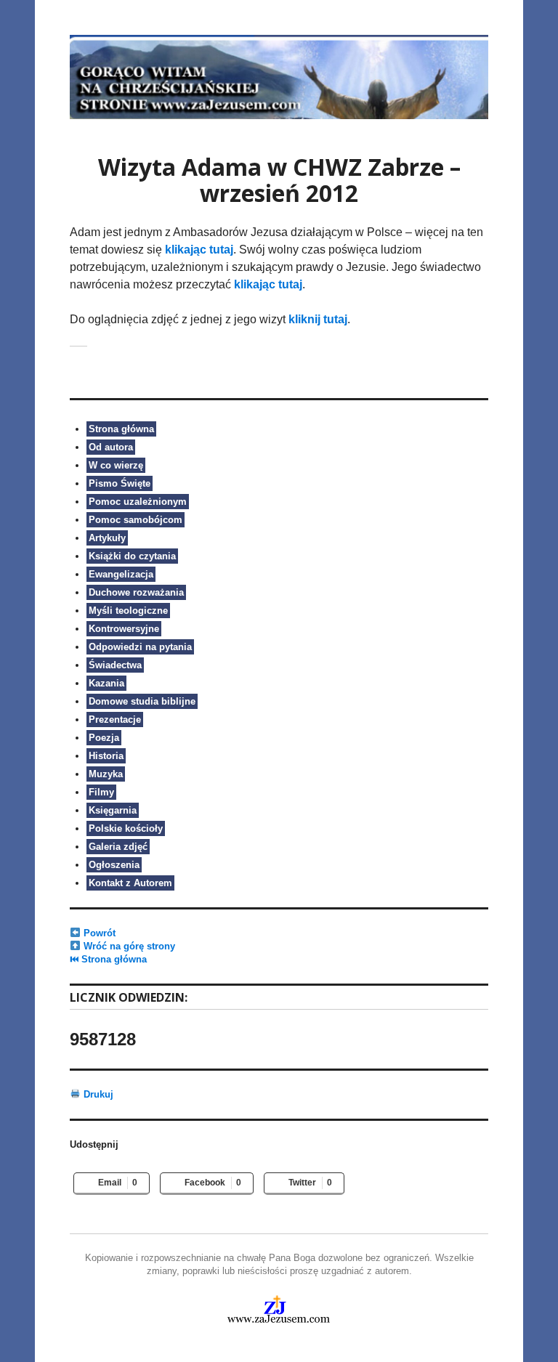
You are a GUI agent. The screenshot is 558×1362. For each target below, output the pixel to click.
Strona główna (121, 428)
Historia (106, 755)
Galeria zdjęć (118, 846)
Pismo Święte (119, 483)
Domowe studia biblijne (142, 701)
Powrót (98, 933)
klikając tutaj (199, 249)
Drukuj (97, 1094)
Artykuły (107, 537)
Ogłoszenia (114, 864)
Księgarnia (113, 810)
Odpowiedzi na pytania (140, 646)
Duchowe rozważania (136, 592)
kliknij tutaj (317, 319)
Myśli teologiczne (128, 610)
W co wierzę (116, 465)
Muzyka (106, 774)
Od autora (111, 447)
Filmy (101, 792)
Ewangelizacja (121, 574)
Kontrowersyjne (124, 628)
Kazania (106, 683)
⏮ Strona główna (108, 959)
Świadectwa (115, 665)
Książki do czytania (132, 556)
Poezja (104, 737)
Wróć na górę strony (128, 946)
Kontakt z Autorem (130, 882)
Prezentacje (115, 719)
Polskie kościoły (126, 828)
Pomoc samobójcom (135, 519)
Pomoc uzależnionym (138, 501)
